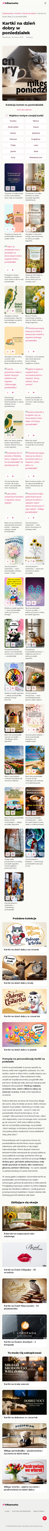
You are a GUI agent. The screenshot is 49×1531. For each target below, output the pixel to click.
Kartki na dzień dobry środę (18, 982)
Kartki (18, 13)
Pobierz (7, 188)
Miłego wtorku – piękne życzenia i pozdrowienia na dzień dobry (21, 1488)
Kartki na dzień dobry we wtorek (21, 949)
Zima (36, 151)
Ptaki (13, 145)
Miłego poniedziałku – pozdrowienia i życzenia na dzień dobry (23, 1452)
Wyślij (13, 188)
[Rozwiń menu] (45, 3)
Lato (36, 145)
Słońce (36, 121)
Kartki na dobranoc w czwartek (21, 1417)
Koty (13, 157)
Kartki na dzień (29, 13)
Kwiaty (13, 121)
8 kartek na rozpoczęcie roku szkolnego (19, 1235)
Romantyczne (36, 157)
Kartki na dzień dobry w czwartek (22, 1016)
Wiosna (13, 139)
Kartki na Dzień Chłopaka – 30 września (20, 1271)
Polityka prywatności (21, 1511)
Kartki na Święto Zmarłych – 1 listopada (20, 1343)
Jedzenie (36, 133)
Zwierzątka (13, 127)
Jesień (13, 151)
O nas (7, 1511)
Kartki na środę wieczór (16, 1384)
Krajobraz (35, 139)
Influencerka (7, 13)
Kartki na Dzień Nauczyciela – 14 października (21, 1307)
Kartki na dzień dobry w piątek (20, 1049)
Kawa (36, 127)
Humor (13, 133)
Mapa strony (39, 1511)
